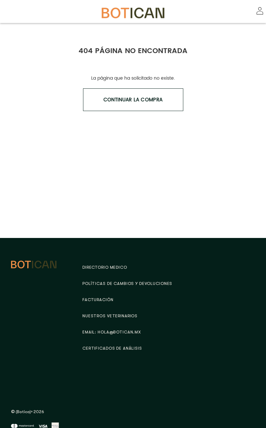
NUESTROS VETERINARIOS (110, 315)
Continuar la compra (133, 100)
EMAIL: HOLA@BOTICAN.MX (111, 332)
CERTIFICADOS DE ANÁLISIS (112, 348)
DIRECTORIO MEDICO (104, 267)
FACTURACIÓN (98, 299)
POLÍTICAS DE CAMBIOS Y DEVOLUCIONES (127, 283)
